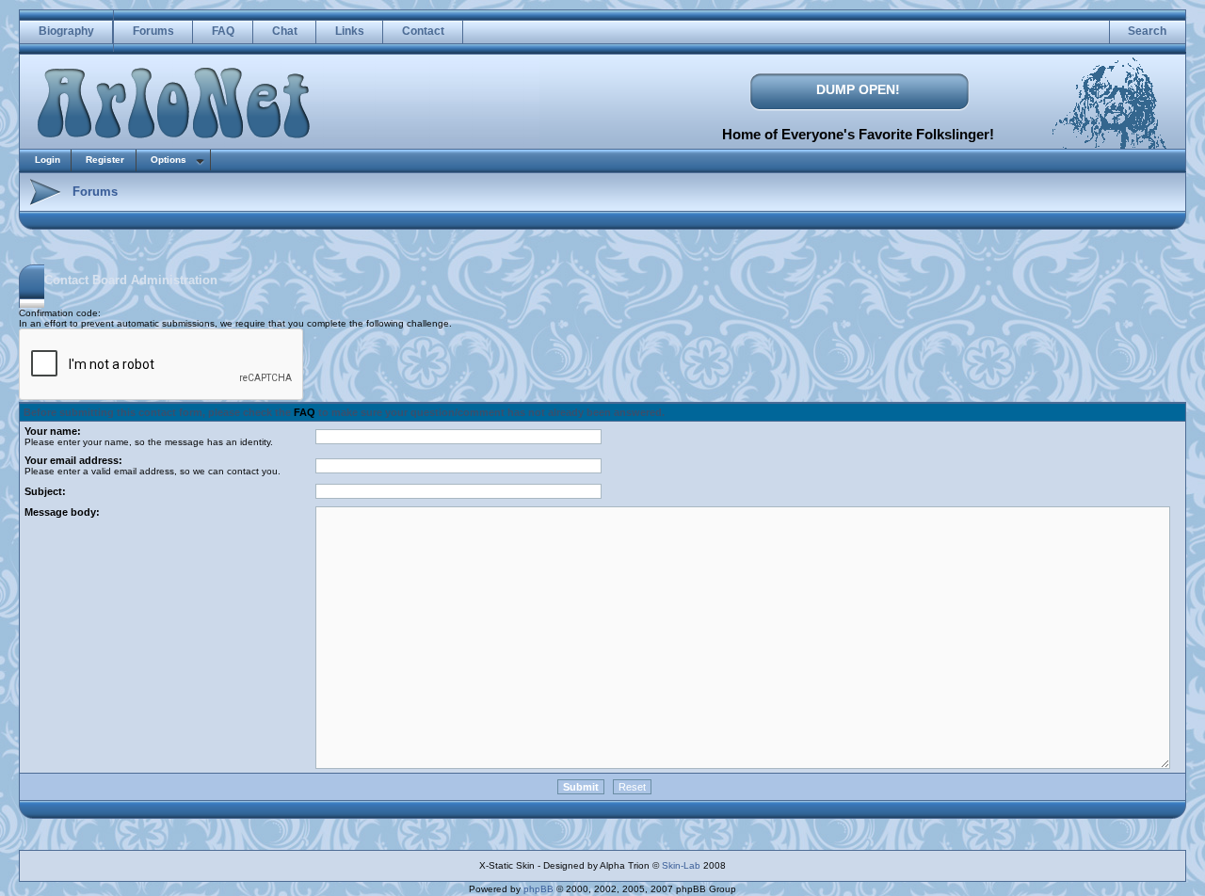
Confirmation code (58, 313)
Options (168, 159)
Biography (66, 31)
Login (47, 159)
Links (349, 31)
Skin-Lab (681, 865)
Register (105, 159)
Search (1147, 31)
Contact (423, 31)
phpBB (538, 889)
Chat (284, 31)
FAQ (223, 31)
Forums (153, 31)
